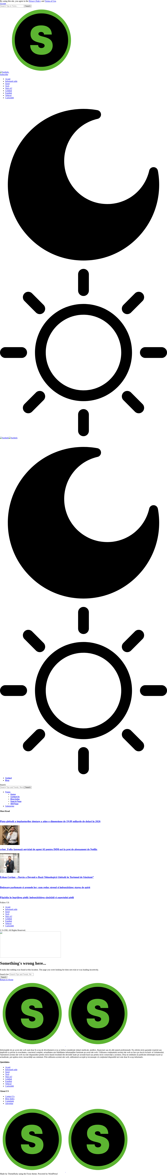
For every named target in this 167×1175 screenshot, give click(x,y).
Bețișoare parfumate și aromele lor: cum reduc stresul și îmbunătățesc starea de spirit (45, 887)
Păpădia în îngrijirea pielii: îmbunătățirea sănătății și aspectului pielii (37, 897)
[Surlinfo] (8, 438)
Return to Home (6, 980)
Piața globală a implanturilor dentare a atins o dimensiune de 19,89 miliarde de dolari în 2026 (50, 821)
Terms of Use (50, 1)
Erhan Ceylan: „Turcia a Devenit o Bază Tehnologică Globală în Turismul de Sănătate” (47, 877)
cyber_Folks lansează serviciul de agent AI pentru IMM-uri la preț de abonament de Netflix (48, 849)
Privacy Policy (35, 1)
